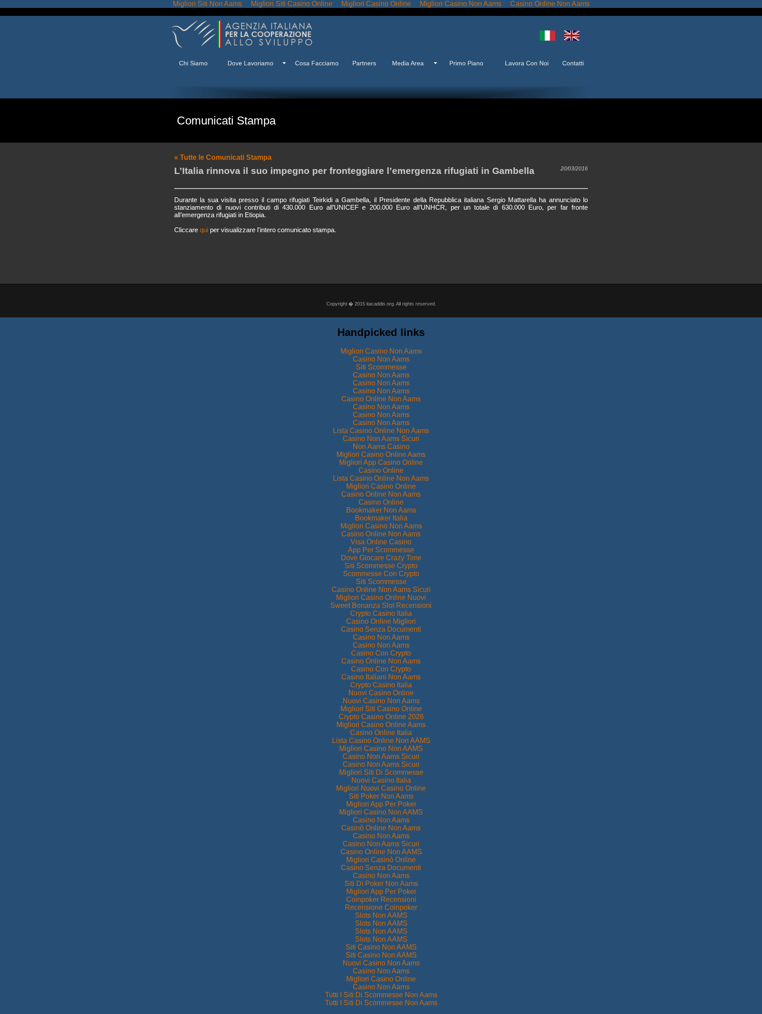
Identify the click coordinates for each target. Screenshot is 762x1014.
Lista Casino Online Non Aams (381, 430)
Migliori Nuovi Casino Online (381, 788)
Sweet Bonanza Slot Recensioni (381, 605)
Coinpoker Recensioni (381, 899)
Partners (364, 63)
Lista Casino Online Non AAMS (381, 740)
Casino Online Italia (381, 732)
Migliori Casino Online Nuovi (381, 597)
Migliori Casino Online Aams (381, 454)
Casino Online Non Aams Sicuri (381, 589)
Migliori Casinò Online (381, 859)
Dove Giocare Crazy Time (381, 558)
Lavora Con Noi (527, 63)
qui (204, 230)
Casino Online (381, 470)
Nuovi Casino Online (381, 693)
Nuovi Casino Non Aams (381, 701)
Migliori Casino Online (381, 486)
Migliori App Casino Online (381, 462)
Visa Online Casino (381, 542)
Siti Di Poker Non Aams (381, 883)
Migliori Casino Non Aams (381, 351)
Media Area (408, 63)
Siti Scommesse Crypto (381, 565)
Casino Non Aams (381, 359)
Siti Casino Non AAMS (381, 947)
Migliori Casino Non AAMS (381, 748)
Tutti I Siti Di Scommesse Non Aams (381, 995)
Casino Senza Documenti (381, 629)
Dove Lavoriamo (250, 63)
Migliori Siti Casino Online (381, 708)
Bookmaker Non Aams (381, 510)
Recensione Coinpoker (381, 907)
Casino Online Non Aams (381, 399)
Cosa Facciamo (317, 63)
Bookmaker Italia (381, 518)
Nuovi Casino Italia (381, 780)
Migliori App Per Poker (381, 804)
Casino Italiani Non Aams (381, 677)
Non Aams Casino (381, 446)
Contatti (572, 63)
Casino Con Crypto (381, 653)
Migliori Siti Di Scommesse (381, 772)
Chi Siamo (193, 63)
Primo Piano (466, 63)
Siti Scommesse (381, 367)
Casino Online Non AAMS (381, 852)
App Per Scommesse (381, 550)
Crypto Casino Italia (381, 613)
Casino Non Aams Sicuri (381, 438)
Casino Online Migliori (381, 621)
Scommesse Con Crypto (381, 573)
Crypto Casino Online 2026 (381, 716)
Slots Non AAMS (381, 915)
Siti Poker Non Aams (381, 796)
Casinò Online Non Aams (381, 828)
